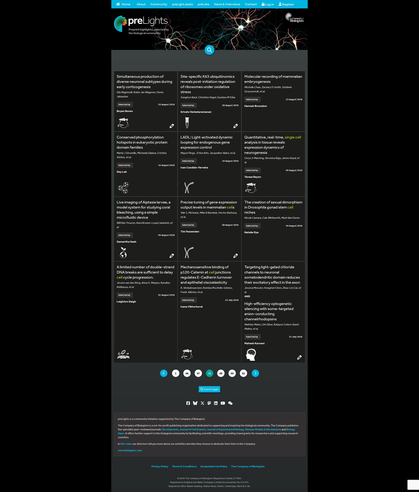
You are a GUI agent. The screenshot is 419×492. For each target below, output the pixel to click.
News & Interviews (227, 4)
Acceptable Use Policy (213, 466)
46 (188, 373)
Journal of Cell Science (192, 429)
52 (244, 373)
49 (222, 373)
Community (158, 4)
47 (199, 373)
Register (288, 4)
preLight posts (182, 4)
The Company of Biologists (247, 466)
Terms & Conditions (184, 466)
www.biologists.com (130, 450)
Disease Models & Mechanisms (263, 429)
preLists (203, 4)
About (141, 4)
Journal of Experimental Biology (225, 429)
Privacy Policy (159, 466)
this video (126, 443)
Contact (251, 4)
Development (170, 429)
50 (233, 373)
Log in (269, 4)
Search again (211, 389)
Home (126, 4)
